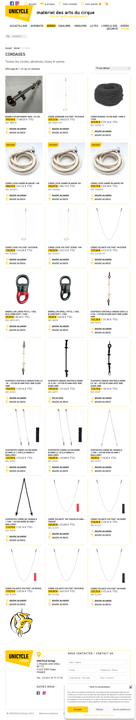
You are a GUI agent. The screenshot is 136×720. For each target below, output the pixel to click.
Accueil (8, 48)
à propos (50, 4)
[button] (130, 687)
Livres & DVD (109, 26)
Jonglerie (80, 26)
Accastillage (18, 26)
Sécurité (112, 29)
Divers (125, 26)
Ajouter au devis (17, 132)
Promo (125, 29)
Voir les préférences (121, 709)
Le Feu (94, 26)
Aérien (51, 26)
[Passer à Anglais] (105, 3)
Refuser (99, 709)
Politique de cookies (91, 715)
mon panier (92, 4)
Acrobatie (37, 26)
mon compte (70, 4)
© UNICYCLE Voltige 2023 (20, 713)
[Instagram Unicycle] (17, 3)
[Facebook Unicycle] (12, 3)
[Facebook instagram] (38, 693)
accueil (33, 4)
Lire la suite (57, 398)
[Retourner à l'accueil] (19, 13)
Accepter (78, 709)
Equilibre (65, 26)
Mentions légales (48, 713)
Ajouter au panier (17, 129)
